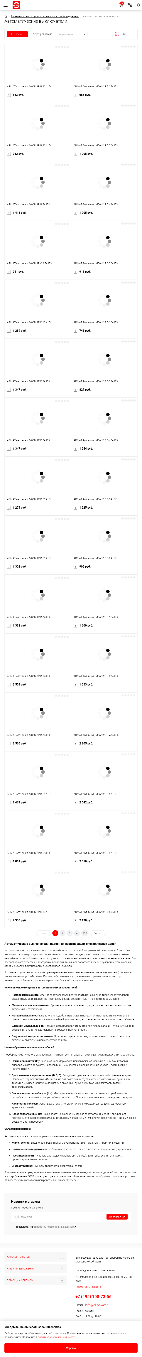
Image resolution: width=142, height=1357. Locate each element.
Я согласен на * (46, 1226)
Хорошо (71, 1348)
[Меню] (5, 5)
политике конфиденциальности (57, 1337)
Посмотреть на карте (88, 1286)
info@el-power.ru (97, 1305)
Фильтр (20, 34)
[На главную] (16, 5)
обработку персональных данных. (54, 1226)
